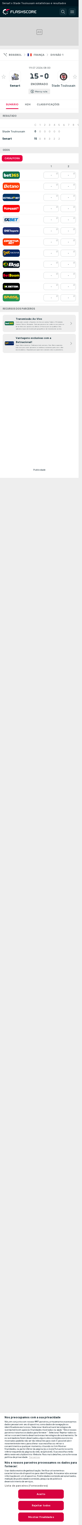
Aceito (41, 1494)
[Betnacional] (11, 253)
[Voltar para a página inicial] (23, 12)
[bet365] (11, 175)
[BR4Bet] (11, 264)
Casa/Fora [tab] (12, 158)
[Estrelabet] (11, 197)
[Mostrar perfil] (15, 77)
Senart (15, 86)
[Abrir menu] (72, 11)
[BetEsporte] (11, 230)
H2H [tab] (28, 104)
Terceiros (34, 1457)
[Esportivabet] (11, 242)
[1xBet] (11, 219)
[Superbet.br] (11, 208)
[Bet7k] (11, 286)
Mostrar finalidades (41, 1517)
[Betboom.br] (11, 275)
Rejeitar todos (41, 1505)
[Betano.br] (11, 186)
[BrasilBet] (11, 297)
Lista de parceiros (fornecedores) (26, 1485)
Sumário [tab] (12, 104)
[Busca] (63, 11)
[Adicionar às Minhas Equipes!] (3, 76)
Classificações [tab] (48, 104)
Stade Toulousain (63, 86)
